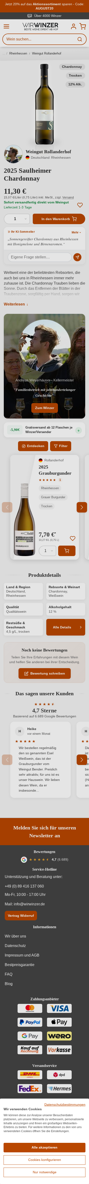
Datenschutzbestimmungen (64, 1104)
